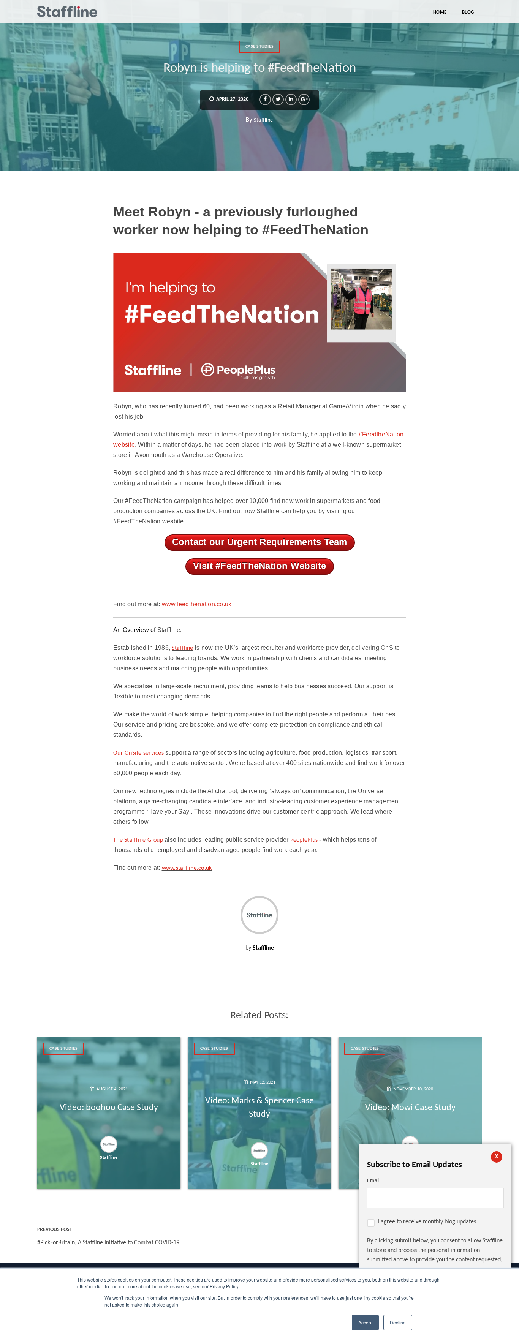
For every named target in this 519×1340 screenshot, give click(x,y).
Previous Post (54, 1230)
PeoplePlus (304, 840)
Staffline (263, 120)
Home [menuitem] (440, 12)
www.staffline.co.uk (187, 868)
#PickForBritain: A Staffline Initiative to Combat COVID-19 (108, 1243)
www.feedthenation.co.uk (197, 604)
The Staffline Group (138, 840)
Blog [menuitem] (468, 12)
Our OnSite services (138, 753)
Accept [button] (365, 1322)
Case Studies (259, 46)
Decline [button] (398, 1322)
